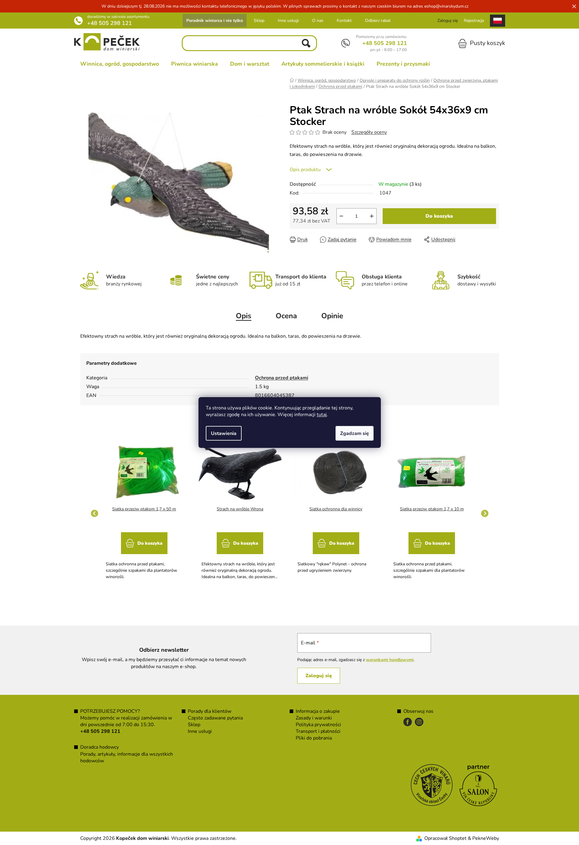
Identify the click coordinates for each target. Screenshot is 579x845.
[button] (144, 553)
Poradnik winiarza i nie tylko (214, 20)
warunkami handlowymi (390, 660)
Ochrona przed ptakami (281, 377)
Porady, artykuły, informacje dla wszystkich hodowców (126, 757)
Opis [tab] (243, 316)
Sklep (259, 20)
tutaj (322, 414)
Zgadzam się (354, 433)
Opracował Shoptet (445, 838)
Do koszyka (439, 216)
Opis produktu (305, 169)
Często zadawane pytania (215, 718)
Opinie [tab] (332, 316)
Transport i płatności (318, 731)
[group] (144, 513)
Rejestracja (474, 20)
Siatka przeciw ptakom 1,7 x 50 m (144, 509)
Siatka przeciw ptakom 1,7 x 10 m (432, 509)
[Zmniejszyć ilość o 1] (341, 216)
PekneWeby (485, 838)
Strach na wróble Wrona (240, 509)
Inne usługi (288, 20)
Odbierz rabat (378, 20)
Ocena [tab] (286, 316)
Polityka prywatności (318, 724)
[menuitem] (119, 63)
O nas (317, 20)
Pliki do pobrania (314, 738)
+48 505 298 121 (109, 23)
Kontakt (344, 20)
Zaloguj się (318, 675)
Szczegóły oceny (369, 132)
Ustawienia (223, 433)
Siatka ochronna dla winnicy (335, 509)
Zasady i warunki (314, 718)
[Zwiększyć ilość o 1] (371, 216)
